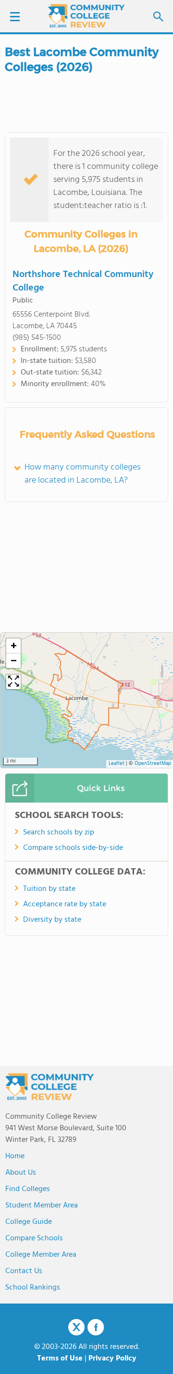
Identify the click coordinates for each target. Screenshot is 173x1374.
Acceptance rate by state (64, 904)
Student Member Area (41, 1205)
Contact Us (23, 1271)
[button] (13, 645)
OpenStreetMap (153, 764)
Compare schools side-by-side (73, 848)
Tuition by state (49, 889)
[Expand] (13, 682)
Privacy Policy (112, 1358)
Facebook (95, 1327)
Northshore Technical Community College (82, 281)
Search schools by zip (58, 832)
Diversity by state (52, 920)
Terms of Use (60, 1358)
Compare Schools (34, 1238)
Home (15, 1156)
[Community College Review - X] (76, 1327)
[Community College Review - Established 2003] (86, 15)
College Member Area (40, 1255)
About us (20, 1173)
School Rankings (32, 1287)
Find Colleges (27, 1189)
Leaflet (116, 764)
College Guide (28, 1222)
